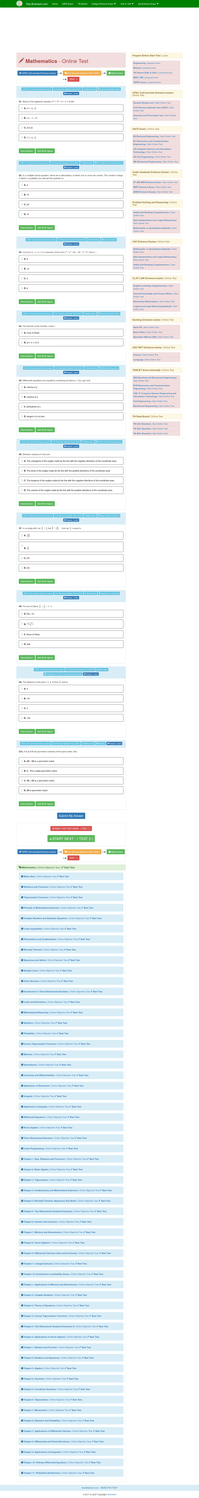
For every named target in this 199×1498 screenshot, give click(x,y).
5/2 (27, 567)
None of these (32, 634)
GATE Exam (67, 3)
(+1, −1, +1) (30, 117)
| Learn (150, 55)
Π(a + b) (29, 613)
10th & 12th (126, 3)
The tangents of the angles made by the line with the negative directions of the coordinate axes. (69, 480)
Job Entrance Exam (147, 3)
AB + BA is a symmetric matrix (39, 780)
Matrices (101, 743)
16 (26, 214)
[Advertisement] (99, 30)
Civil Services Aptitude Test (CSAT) (83, 73)
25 (26, 204)
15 (26, 194)
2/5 (27, 558)
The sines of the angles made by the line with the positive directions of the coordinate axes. (67, 470)
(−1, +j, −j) (30, 137)
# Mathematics (89, 89)
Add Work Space (45, 150)
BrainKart (111, 1494)
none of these (31, 332)
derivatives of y (32, 406)
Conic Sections (109, 239)
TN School (82, 3)
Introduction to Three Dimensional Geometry (63, 674)
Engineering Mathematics (109, 89)
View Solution (27, 150)
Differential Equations (109, 368)
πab (27, 644)
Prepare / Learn (72, 93)
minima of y (30, 387)
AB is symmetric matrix (36, 790)
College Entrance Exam (103, 3)
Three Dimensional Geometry (109, 442)
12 (26, 268)
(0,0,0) (28, 127)
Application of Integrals (109, 593)
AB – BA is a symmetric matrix (39, 761)
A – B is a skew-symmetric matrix (40, 770)
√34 (27, 717)
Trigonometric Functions (109, 515)
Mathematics (117, 73)
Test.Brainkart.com (37, 4)
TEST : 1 (73, 79)
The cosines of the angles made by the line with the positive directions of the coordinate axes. (68, 490)
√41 (27, 698)
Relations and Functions (109, 313)
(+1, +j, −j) (30, 108)
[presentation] (38, 252)
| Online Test (153, 94)
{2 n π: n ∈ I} (31, 342)
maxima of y (31, 396)
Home (55, 3)
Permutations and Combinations (110, 163)
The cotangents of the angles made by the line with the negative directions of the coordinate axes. (70, 460)
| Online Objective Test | (48, 867)
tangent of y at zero (34, 416)
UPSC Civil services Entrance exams (38, 73)
